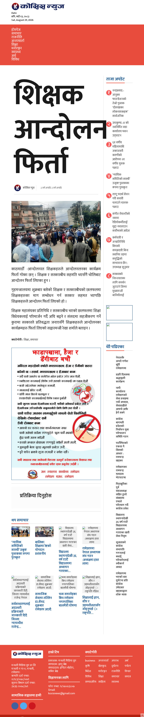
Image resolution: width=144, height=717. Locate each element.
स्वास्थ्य (16, 52)
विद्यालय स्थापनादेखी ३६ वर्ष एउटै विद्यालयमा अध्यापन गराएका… (67, 561)
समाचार (16, 33)
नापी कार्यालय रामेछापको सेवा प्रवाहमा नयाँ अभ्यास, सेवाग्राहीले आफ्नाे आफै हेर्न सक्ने (122, 400)
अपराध (115, 660)
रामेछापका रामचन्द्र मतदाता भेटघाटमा (121, 472)
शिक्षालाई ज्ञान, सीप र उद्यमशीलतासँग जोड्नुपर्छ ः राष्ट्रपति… (91, 605)
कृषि (87, 666)
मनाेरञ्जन (16, 48)
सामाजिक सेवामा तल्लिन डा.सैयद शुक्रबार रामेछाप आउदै (43, 602)
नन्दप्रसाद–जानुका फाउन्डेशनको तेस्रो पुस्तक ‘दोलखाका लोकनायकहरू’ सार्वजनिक (120, 103)
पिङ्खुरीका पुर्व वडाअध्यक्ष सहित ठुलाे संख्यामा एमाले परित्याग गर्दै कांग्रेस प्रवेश (122, 496)
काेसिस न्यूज (28, 188)
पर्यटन (128, 666)
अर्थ (13, 56)
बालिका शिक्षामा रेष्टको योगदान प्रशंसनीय (43, 548)
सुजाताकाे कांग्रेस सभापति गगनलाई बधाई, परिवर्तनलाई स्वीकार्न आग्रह (122, 554)
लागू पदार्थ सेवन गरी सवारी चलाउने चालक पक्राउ (120, 200)
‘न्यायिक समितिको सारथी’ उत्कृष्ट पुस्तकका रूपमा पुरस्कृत (20, 550)
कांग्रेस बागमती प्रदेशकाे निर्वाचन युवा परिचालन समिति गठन (122, 428)
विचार (128, 671)
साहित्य (102, 681)
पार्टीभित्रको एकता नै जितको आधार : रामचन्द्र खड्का (122, 452)
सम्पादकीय (90, 681)
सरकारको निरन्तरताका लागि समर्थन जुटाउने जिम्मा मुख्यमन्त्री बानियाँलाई (119, 285)
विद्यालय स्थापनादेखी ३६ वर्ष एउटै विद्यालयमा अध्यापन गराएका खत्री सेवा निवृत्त (122, 525)
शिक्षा (14, 45)
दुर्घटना (115, 666)
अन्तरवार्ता (17, 41)
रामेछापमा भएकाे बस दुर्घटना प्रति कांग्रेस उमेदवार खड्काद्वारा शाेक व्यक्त (122, 584)
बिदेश (88, 671)
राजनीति (16, 37)
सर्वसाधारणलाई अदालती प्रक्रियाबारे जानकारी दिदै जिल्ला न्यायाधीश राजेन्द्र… (20, 615)
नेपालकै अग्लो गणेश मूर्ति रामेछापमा (122, 363)
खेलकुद (102, 666)
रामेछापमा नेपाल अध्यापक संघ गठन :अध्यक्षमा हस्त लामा (91, 556)
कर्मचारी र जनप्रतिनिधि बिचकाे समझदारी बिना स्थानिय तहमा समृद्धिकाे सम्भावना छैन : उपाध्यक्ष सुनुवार (120, 252)
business (90, 660)
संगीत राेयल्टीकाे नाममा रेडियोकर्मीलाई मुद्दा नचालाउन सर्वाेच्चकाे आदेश (121, 222)
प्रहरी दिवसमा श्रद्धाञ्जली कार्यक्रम (123, 378)
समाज (128, 676)
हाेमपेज (16, 30)
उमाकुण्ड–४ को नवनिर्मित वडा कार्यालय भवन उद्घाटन (120, 129)
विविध (15, 59)
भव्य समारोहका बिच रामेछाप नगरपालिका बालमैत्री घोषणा (68, 600)
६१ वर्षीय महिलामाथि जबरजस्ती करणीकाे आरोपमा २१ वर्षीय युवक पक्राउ (118, 155)
